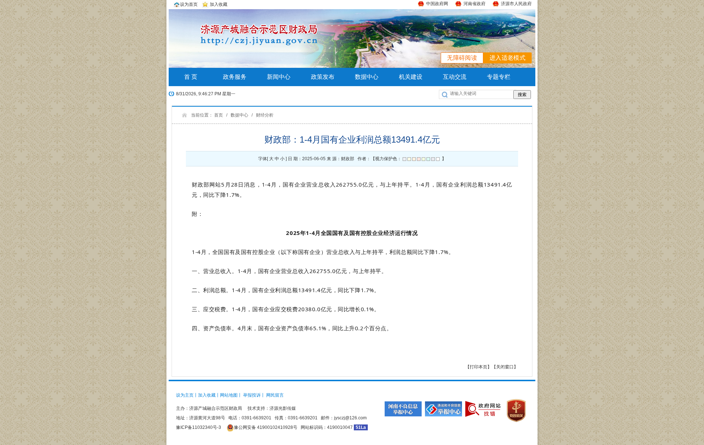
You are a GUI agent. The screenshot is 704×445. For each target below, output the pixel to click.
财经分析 (265, 115)
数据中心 (366, 77)
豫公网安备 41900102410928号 (265, 427)
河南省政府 (474, 3)
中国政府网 (437, 3)
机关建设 (410, 77)
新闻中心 (278, 77)
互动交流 (454, 77)
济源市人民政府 (516, 3)
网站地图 (229, 395)
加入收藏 (218, 4)
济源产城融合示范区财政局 (215, 408)
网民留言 (275, 395)
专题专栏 (498, 77)
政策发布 (322, 77)
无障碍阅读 (462, 58)
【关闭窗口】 (505, 366)
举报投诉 (252, 395)
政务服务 (234, 77)
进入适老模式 (507, 58)
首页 (218, 115)
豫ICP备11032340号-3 (198, 427)
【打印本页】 (478, 366)
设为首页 (189, 4)
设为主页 (185, 395)
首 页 (190, 77)
